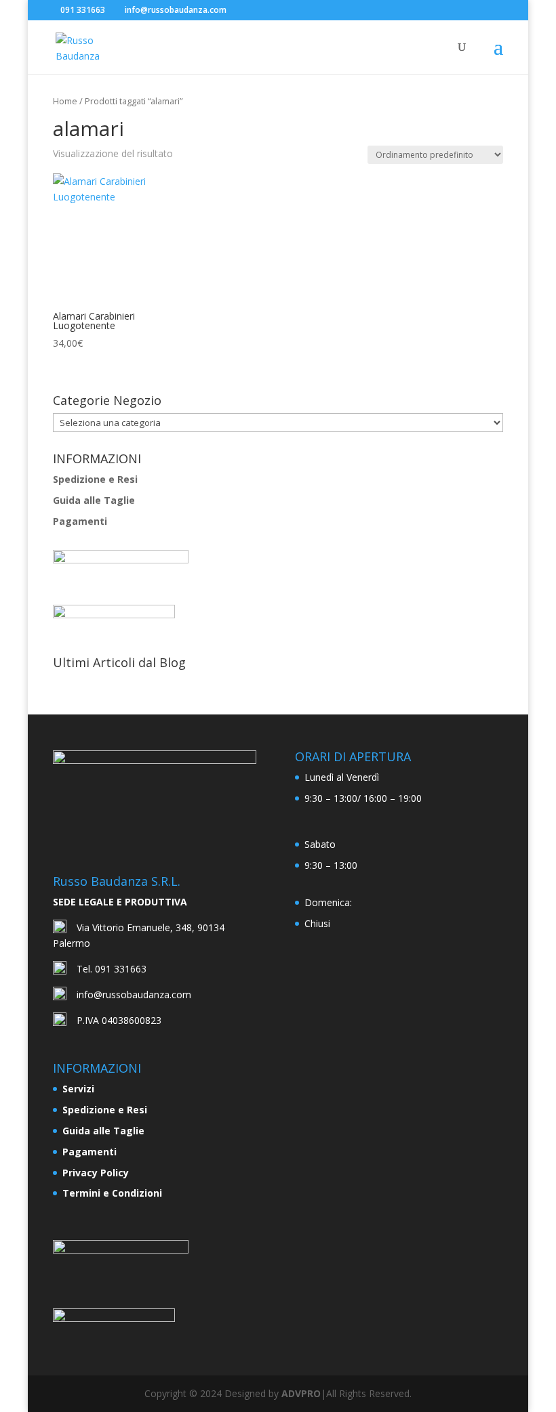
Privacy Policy (95, 1172)
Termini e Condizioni (112, 1192)
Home (65, 101)
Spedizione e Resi (95, 479)
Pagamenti (80, 521)
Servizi (78, 1088)
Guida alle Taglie (94, 500)
